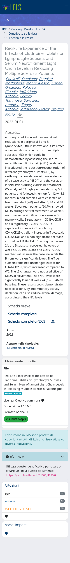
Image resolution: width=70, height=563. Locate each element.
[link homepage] (13, 7)
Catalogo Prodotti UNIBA (28, 29)
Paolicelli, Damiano (21, 78)
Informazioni (17, 456)
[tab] (53, 321)
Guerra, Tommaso (18, 98)
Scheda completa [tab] (22, 314)
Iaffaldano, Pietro (34, 109)
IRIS (4, 29)
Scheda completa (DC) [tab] (26, 321)
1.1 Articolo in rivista (20, 38)
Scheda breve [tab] (19, 306)
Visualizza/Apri (16, 419)
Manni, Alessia (37, 83)
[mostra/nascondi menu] (66, 7)
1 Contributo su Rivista (21, 34)
